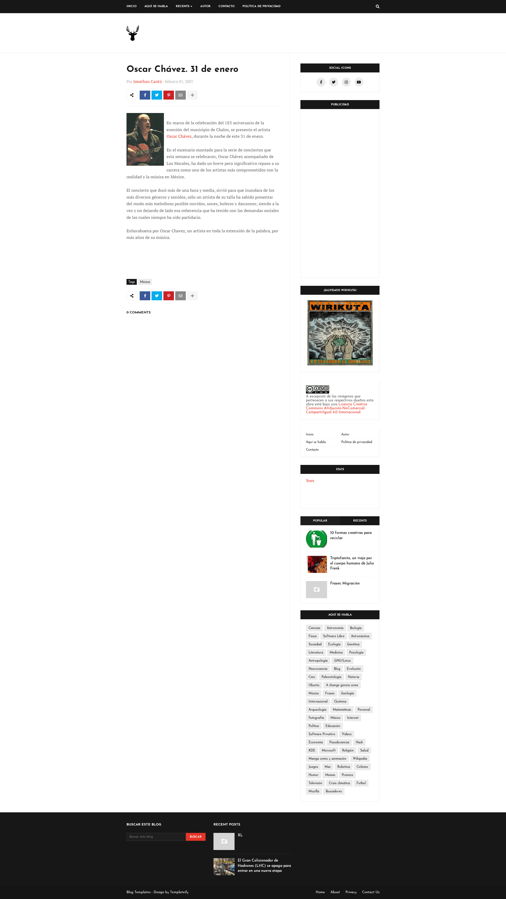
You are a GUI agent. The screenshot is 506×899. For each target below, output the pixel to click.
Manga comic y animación (327, 758)
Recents (360, 520)
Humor (314, 775)
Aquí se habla (316, 442)
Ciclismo (362, 767)
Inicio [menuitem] (131, 6)
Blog (337, 669)
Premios (347, 775)
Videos (347, 734)
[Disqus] (202, 495)
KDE (312, 750)
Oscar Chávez (179, 136)
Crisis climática (339, 783)
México (335, 718)
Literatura (316, 652)
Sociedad (315, 644)
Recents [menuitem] (182, 6)
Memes (330, 775)
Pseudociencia (339, 742)
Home (320, 892)
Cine (312, 677)
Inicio (310, 434)
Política (314, 726)
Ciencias (314, 628)
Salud (364, 750)
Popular (320, 520)
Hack (359, 742)
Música (145, 282)
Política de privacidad (356, 442)
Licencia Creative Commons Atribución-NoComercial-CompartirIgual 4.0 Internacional (336, 408)
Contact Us (371, 892)
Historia (353, 677)
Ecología (334, 644)
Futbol (361, 783)
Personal (364, 709)
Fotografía (316, 718)
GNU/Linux (342, 660)
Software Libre (333, 636)
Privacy (351, 892)
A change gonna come (342, 685)
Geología (347, 693)
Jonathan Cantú (147, 81)
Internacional (318, 701)
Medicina (336, 652)
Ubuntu (314, 685)
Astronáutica (360, 636)
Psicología (356, 652)
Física (313, 636)
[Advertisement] (237, 259)
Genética (353, 644)
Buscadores (334, 791)
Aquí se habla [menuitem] (156, 6)
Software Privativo (322, 734)
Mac (328, 767)
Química (340, 701)
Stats (310, 481)
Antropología (318, 660)
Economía (316, 742)
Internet (352, 718)
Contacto (312, 449)
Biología (356, 628)
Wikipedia (360, 758)
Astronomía (335, 628)
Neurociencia (318, 669)
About (335, 892)
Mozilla (314, 791)
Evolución (354, 669)
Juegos (313, 767)
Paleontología (331, 677)
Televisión (315, 783)
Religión (348, 750)
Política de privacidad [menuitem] (261, 6)
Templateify (179, 892)
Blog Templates (138, 892)
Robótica (343, 767)
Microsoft (328, 750)
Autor (345, 434)
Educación (332, 726)
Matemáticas (342, 709)
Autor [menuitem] (205, 6)
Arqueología (317, 709)
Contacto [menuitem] (226, 6)
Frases (329, 693)
